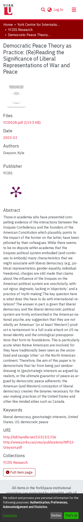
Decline (56, 515)
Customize (10, 515)
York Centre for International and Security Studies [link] (38, 24)
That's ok (71, 515)
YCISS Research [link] (20, 30)
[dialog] (41, 508)
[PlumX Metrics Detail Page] (16, 191)
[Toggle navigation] (74, 10)
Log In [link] (59, 9)
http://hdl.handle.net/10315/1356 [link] (29, 437)
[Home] (8, 9)
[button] (43, 9)
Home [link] (8, 24)
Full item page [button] (21, 472)
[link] (22, 122)
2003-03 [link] (10, 138)
